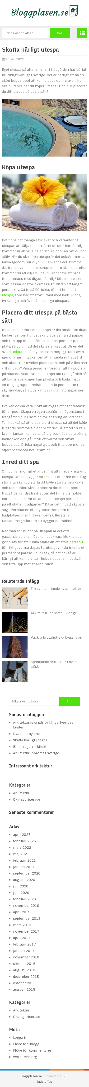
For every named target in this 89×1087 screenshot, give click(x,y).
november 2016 (26, 957)
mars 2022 (22, 847)
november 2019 (26, 905)
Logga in (20, 1037)
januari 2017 (23, 951)
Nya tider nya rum (27, 734)
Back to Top (44, 1082)
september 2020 (26, 873)
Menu (82, 33)
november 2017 (26, 931)
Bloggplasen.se (31, 1076)
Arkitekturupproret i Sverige (36, 753)
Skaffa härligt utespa (30, 740)
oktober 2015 (24, 983)
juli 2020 (20, 886)
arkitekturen (16, 352)
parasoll (76, 542)
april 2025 (21, 834)
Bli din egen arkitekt (29, 747)
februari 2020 (24, 899)
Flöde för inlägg (26, 1044)
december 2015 (26, 976)
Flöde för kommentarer (32, 1050)
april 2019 (21, 912)
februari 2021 (24, 860)
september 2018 (26, 918)
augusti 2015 (24, 989)
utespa (7, 295)
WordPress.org (25, 1057)
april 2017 (21, 938)
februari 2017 (24, 944)
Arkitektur (21, 793)
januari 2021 (23, 867)
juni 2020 (21, 893)
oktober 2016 (24, 964)
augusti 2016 (24, 970)
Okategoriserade (26, 799)
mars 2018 (22, 925)
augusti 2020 (24, 880)
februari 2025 (24, 841)
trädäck (50, 477)
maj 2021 (21, 854)
